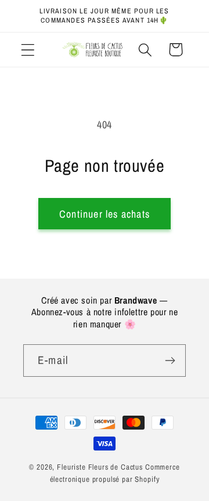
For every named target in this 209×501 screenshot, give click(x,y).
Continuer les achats (104, 214)
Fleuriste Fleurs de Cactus (100, 467)
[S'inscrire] (169, 360)
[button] (28, 49)
